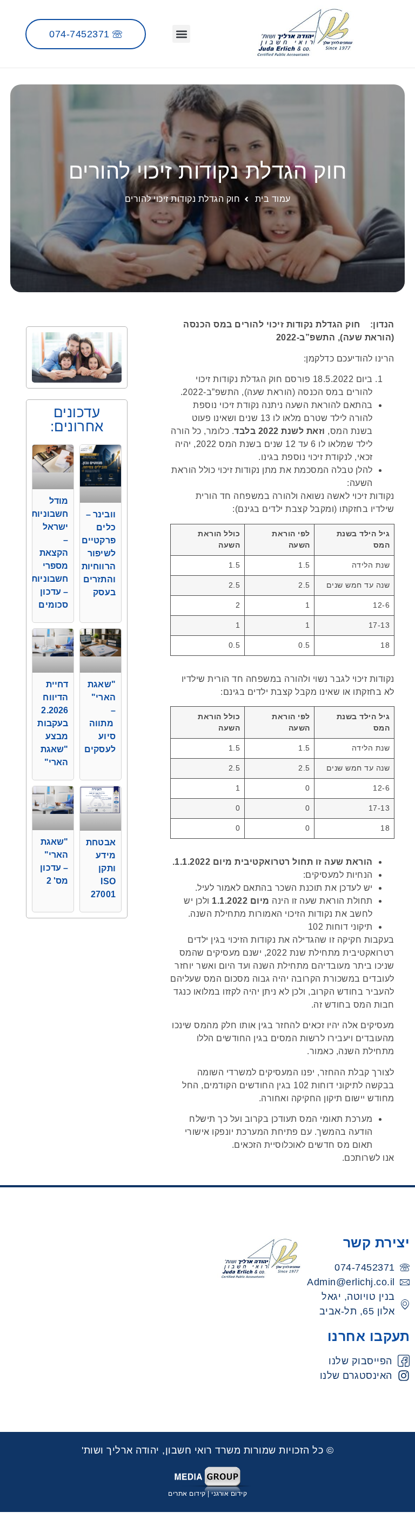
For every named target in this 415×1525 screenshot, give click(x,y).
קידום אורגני (229, 1493)
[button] (181, 34)
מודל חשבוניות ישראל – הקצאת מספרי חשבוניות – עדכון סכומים (49, 552)
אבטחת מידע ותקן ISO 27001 (101, 868)
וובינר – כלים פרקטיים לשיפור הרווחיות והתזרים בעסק (99, 553)
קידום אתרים (187, 1493)
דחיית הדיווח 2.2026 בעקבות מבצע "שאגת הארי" (52, 723)
